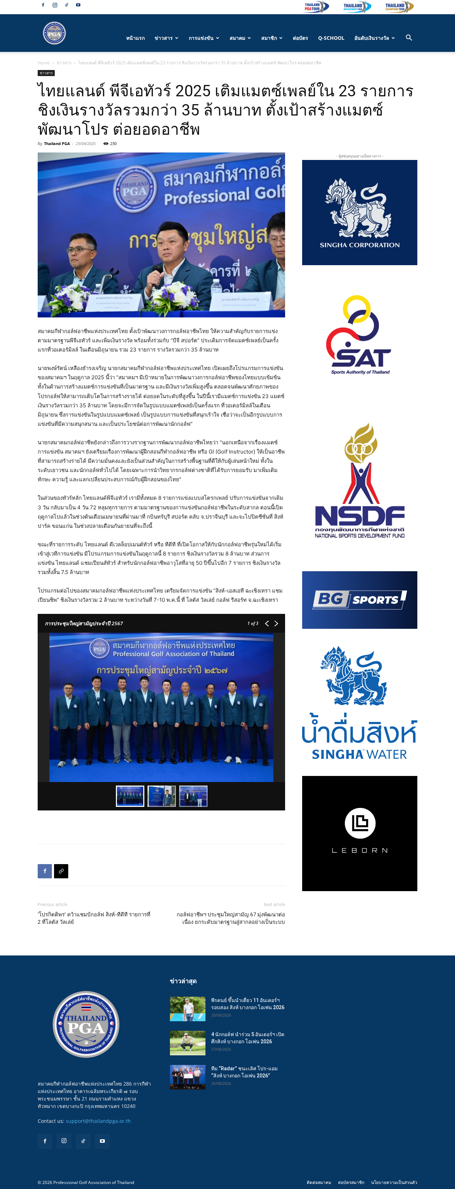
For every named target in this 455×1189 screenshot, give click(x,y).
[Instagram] (54, 5)
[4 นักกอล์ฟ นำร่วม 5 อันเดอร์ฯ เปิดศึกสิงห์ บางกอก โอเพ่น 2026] (187, 1043)
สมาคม (237, 37)
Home (44, 63)
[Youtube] (78, 5)
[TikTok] (66, 5)
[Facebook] (43, 5)
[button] (408, 38)
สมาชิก (269, 37)
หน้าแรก (135, 37)
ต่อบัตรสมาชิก (351, 1182)
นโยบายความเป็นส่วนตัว (394, 1182)
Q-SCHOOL (331, 37)
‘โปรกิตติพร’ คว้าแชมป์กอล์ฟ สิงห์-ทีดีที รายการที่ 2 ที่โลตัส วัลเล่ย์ (94, 918)
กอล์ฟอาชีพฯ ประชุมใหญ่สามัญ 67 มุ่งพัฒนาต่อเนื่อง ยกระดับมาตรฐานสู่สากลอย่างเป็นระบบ (231, 918)
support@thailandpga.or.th (98, 1121)
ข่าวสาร (164, 37)
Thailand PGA (57, 143)
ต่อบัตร (300, 37)
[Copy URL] (61, 871)
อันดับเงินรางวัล (371, 37)
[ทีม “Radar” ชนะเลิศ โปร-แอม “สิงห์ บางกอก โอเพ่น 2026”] (187, 1077)
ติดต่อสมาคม (319, 1182)
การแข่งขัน (201, 37)
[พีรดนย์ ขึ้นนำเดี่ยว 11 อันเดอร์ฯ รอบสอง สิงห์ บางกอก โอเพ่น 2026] (187, 1009)
